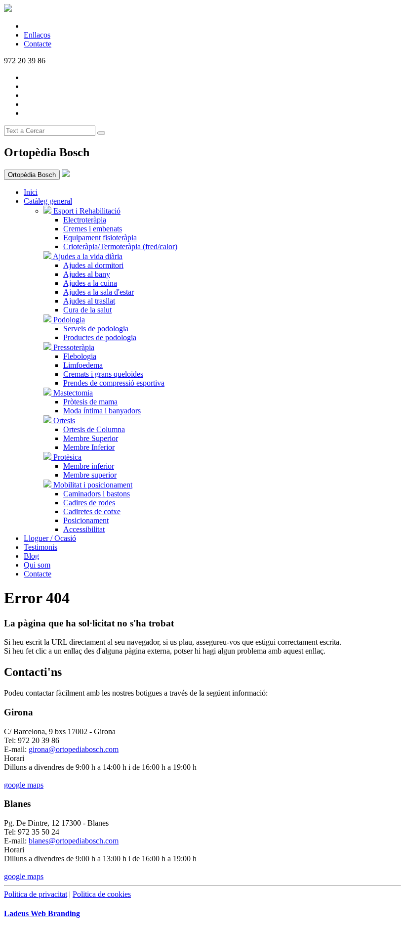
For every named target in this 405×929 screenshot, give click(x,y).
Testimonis (40, 547)
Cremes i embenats (92, 228)
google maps (23, 785)
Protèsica (66, 457)
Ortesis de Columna (94, 429)
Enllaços (37, 35)
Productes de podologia (99, 337)
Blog (31, 556)
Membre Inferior (89, 447)
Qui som (37, 565)
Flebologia (79, 356)
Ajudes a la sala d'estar (98, 292)
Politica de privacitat (35, 894)
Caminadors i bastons (96, 493)
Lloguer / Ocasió (50, 538)
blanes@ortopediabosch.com (74, 841)
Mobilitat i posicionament (91, 485)
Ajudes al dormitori (93, 265)
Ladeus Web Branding (42, 913)
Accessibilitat (84, 529)
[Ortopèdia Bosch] (66, 174)
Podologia (68, 319)
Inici (31, 192)
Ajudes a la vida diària (86, 256)
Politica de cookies (102, 894)
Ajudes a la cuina (90, 283)
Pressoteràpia (72, 347)
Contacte (37, 44)
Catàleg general (48, 201)
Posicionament (86, 520)
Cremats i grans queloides (103, 374)
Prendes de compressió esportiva (113, 383)
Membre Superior (90, 438)
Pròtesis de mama (90, 402)
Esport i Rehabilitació (86, 211)
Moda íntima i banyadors (102, 410)
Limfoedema (83, 365)
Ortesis (63, 420)
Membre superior (90, 475)
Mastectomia (72, 393)
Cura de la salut (87, 310)
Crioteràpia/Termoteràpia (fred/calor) (120, 246)
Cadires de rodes (89, 502)
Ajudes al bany (86, 274)
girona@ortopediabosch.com (74, 749)
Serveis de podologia (95, 328)
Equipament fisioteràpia (100, 237)
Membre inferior (88, 466)
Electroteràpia (84, 220)
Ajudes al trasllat (89, 301)
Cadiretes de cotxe (92, 511)
